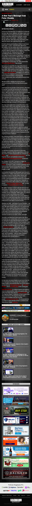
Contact (28, 495)
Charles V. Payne (10, 183)
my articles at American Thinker (17, 155)
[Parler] (13, 25)
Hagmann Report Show (7, 495)
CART (25, 5)
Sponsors (23, 495)
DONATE (11, 9)
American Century (8, 227)
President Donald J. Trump (15, 185)
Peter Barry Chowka (7, 289)
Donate (14, 495)
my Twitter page (14, 286)
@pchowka (15, 302)
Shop (19, 495)
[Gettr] (7, 25)
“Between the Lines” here (12, 299)
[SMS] (19, 25)
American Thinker (22, 292)
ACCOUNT (19, 5)
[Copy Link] (22, 25)
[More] (25, 25)
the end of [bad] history (8, 63)
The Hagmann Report (16, 285)
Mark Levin (19, 183)
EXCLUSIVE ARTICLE (7, 13)
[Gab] (10, 25)
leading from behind (9, 72)
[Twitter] (16, 25)
